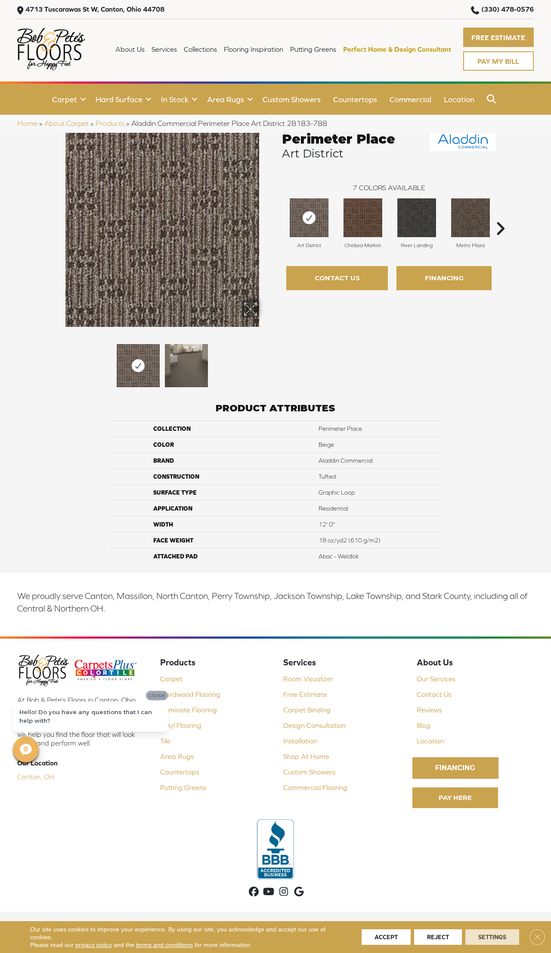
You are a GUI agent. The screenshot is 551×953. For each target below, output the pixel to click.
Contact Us (337, 278)
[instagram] (284, 892)
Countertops (355, 99)
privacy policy (93, 944)
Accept (386, 937)
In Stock (175, 99)
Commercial (410, 99)
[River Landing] (416, 217)
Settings (492, 937)
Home (27, 123)
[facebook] (254, 892)
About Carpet (66, 123)
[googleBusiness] (299, 892)
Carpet (64, 99)
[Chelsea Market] (362, 217)
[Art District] (309, 217)
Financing (444, 278)
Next (264, 361)
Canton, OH (35, 777)
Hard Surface (119, 99)
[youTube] (269, 892)
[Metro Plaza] (470, 217)
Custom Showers (292, 99)
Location (459, 99)
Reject (438, 937)
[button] (498, 37)
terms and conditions (164, 944)
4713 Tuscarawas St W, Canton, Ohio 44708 (94, 9)
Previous (59, 361)
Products (110, 123)
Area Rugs (225, 99)
